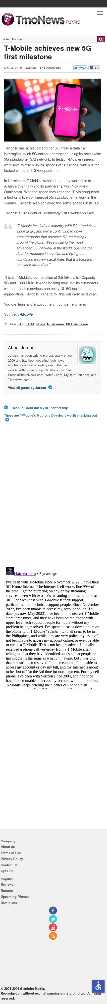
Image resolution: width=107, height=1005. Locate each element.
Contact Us (9, 864)
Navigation (100, 14)
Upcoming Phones (15, 896)
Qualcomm (55, 324)
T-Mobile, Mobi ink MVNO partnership (36, 407)
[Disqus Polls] (53, 498)
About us (8, 846)
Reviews (7, 884)
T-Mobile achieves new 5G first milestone (47, 52)
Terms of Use (11, 852)
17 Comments (50, 67)
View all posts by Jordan (30, 387)
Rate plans (9, 902)
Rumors (7, 890)
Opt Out (7, 870)
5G (20, 324)
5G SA (29, 324)
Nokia (40, 324)
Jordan (30, 67)
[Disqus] (53, 627)
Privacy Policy (12, 858)
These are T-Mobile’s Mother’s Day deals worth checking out (50, 418)
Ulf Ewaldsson (77, 324)
